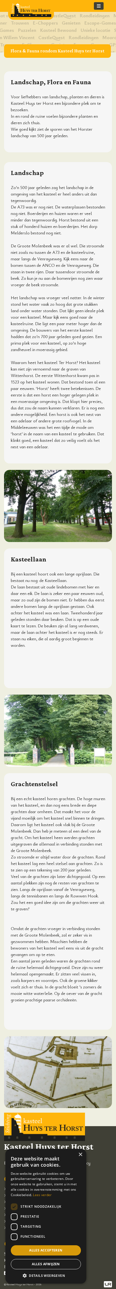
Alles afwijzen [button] (46, 1264)
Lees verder (42, 1195)
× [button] (80, 1155)
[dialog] (45, 1216)
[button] (46, 1275)
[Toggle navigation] (99, 6)
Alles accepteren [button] (45, 1250)
